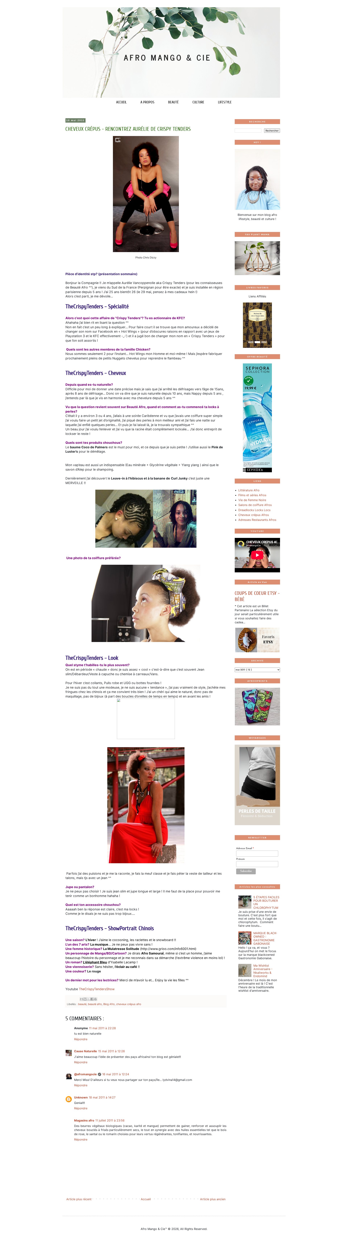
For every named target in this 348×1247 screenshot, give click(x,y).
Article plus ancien (212, 1199)
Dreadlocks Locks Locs (254, 510)
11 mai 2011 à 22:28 (102, 1028)
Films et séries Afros (252, 495)
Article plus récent (79, 1199)
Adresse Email (245, 848)
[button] (238, 325)
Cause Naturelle (85, 1051)
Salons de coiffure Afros (255, 505)
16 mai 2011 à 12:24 (115, 1074)
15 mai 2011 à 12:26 (111, 1051)
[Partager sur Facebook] (92, 999)
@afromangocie (85, 1074)
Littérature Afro (249, 490)
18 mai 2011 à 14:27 (102, 1097)
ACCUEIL (121, 102)
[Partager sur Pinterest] (95, 999)
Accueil (146, 1199)
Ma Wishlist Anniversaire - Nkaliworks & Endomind (262, 971)
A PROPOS (147, 102)
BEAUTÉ (173, 102)
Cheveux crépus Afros (253, 515)
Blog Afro (109, 1004)
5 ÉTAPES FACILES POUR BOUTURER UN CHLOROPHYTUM (266, 902)
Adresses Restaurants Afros (257, 520)
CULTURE (198, 102)
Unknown (81, 1097)
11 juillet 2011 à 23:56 (110, 1120)
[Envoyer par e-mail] (81, 999)
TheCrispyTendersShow (97, 989)
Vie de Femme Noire (252, 500)
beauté (82, 1004)
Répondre (80, 1039)
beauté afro (95, 1004)
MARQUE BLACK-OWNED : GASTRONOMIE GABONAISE (265, 938)
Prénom (240, 859)
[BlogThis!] (85, 999)
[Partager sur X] (88, 999)
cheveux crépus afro (128, 1004)
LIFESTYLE (225, 102)
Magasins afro (84, 1120)
